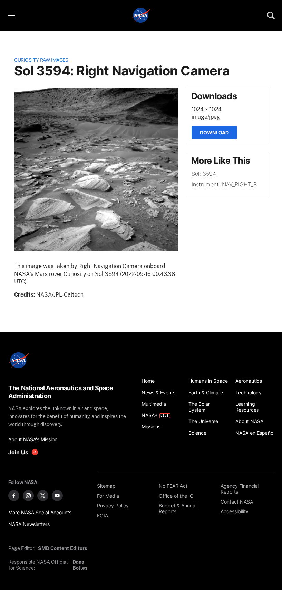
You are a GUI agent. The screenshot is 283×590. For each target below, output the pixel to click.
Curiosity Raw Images (41, 60)
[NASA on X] (42, 495)
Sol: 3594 (204, 173)
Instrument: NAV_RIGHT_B (224, 184)
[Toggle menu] (11, 15)
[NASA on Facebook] (13, 495)
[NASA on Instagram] (28, 495)
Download (214, 132)
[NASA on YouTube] (57, 495)
